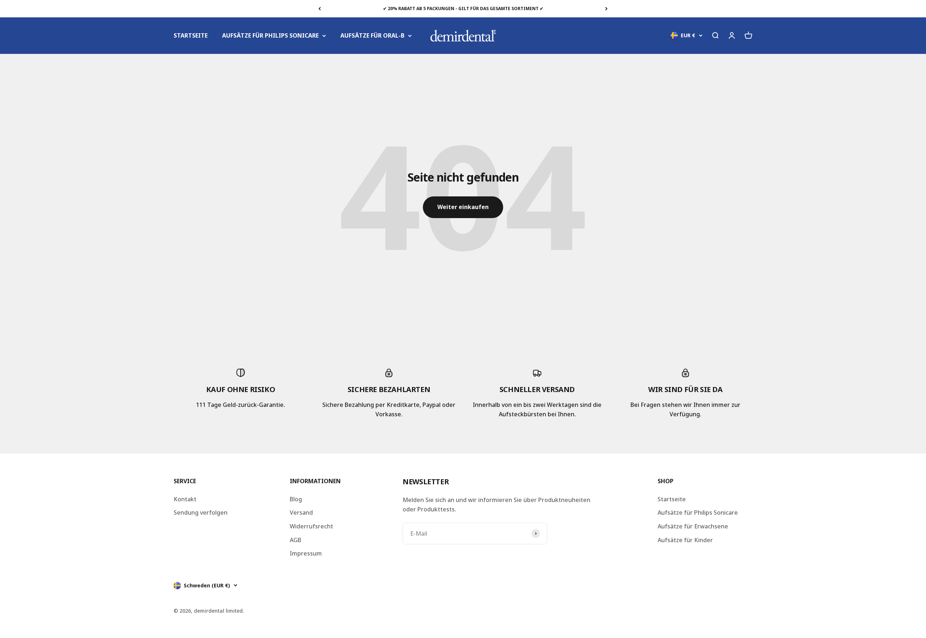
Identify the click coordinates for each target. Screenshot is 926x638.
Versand (301, 512)
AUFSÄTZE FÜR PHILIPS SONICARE (270, 35)
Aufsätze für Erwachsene (693, 526)
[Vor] (606, 8)
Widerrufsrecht (311, 526)
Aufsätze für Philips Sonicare (698, 512)
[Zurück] (319, 8)
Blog (296, 499)
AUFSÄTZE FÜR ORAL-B (372, 35)
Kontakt (185, 499)
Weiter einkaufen (463, 207)
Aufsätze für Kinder (685, 540)
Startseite (672, 499)
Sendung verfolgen (201, 512)
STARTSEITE (191, 35)
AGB (295, 540)
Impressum (306, 553)
